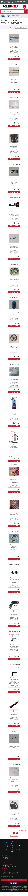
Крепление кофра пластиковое (14, 813)
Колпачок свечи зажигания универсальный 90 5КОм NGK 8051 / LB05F (14, 682)
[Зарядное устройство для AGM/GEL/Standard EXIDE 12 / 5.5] (14, 442)
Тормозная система (14, 364)
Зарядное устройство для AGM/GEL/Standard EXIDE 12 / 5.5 (14, 448)
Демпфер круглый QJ (14, 313)
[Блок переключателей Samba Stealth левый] (14, 175)
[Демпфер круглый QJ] (14, 308)
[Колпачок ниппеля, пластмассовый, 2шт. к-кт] (14, 575)
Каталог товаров (10, 15)
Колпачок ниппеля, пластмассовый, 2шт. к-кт (14, 581)
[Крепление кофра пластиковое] (14, 809)
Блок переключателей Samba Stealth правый (14, 215)
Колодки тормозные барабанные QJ (14, 548)
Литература (14, 464)
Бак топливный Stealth (14, 147)
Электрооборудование (14, 164)
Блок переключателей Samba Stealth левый (14, 181)
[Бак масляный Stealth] (14, 108)
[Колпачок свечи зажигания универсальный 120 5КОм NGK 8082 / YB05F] (14, 642)
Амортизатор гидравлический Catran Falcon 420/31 (14, 48)
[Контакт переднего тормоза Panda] (14, 775)
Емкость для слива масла (14, 413)
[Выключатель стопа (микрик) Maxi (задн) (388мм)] (14, 242)
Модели (17, 15)
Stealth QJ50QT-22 (5, 16)
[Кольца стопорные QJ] (14, 742)
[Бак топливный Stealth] (14, 142)
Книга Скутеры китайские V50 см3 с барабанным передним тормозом (14, 482)
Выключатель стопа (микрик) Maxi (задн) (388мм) (14, 248)
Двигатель (14, 731)
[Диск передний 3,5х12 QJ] (14, 342)
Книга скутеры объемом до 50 (14, 513)
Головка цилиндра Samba (14, 280)
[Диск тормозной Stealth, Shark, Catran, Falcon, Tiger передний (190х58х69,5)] (14, 375)
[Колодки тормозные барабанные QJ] (14, 542)
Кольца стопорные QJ (14, 747)
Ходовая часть (14, 297)
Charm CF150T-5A (9, 864)
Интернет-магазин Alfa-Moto (6, 887)
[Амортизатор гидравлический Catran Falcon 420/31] (14, 42)
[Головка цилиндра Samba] (14, 275)
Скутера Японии (14, 264)
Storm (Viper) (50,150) (10, 866)
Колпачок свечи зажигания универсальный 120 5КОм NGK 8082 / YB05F (14, 649)
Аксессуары (14, 797)
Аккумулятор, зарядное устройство (14, 432)
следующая (22, 830)
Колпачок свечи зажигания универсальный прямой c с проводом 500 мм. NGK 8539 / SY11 (14, 716)
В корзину (13, 58)
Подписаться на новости (14, 880)
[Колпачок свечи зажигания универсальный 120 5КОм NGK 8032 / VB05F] (14, 609)
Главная (2, 15)
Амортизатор (14, 31)
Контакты (5, 869)
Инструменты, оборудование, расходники (14, 398)
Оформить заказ (20, 1)
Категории (5, 855)
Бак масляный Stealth (14, 113)
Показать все (14, 836)
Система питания (14, 97)
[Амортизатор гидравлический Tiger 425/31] (14, 75)
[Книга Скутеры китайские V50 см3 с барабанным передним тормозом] (14, 475)
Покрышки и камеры (14, 564)
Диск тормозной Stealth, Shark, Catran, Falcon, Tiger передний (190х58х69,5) (14, 382)
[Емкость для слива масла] (14, 408)
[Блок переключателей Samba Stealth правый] (14, 208)
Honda (6, 865)
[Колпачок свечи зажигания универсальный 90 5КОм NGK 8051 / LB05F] (14, 675)
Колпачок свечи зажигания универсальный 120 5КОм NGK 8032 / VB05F (14, 615)
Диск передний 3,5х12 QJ (14, 347)
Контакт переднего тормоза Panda (14, 780)
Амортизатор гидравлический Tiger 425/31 (14, 81)
